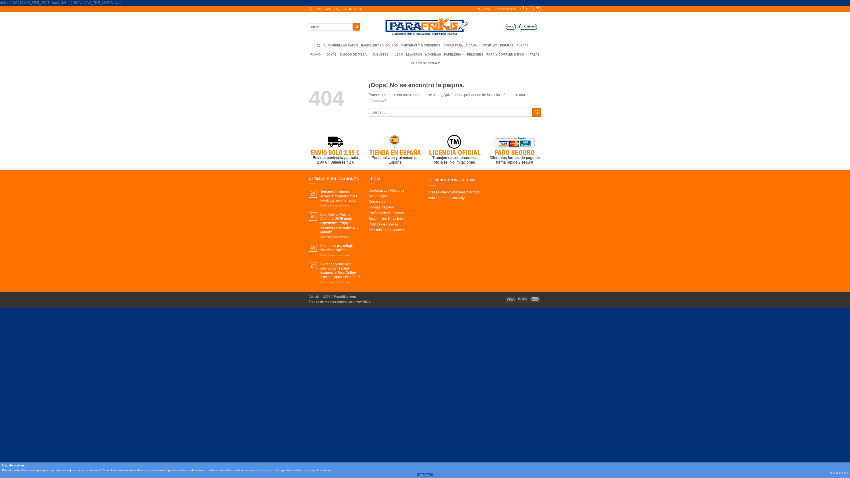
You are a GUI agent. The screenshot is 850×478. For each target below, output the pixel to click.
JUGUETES (380, 54)
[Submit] (356, 27)
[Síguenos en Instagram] (530, 9)
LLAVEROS (414, 54)
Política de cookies (383, 224)
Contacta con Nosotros (386, 190)
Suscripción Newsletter (387, 219)
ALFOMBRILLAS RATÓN (341, 45)
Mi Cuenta (483, 9)
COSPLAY (490, 45)
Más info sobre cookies (387, 230)
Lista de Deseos (505, 9)
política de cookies (270, 470)
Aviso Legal (378, 196)
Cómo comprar (380, 202)
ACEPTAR (425, 475)
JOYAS (331, 54)
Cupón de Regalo (425, 63)
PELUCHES (475, 54)
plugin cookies (839, 472)
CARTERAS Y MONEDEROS (420, 45)
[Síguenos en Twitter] (538, 9)
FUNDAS (522, 45)
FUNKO (315, 54)
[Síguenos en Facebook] (523, 9)
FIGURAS (506, 45)
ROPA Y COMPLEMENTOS (505, 54)
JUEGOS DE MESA (353, 54)
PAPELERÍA (452, 54)
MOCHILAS (433, 54)
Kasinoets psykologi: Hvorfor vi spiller (336, 248)
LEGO (399, 54)
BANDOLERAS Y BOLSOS (379, 45)
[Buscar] (319, 45)
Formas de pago (381, 207)
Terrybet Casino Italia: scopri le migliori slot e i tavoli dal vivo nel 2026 (338, 196)
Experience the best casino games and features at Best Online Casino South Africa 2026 (340, 270)
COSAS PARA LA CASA (460, 45)
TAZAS (534, 54)
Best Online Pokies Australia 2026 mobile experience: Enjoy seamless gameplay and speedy (339, 223)
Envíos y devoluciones (386, 213)
